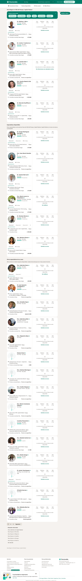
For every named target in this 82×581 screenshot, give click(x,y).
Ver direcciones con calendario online (45, 69)
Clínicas (26, 563)
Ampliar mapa (64, 13)
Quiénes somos (10, 567)
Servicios (26, 567)
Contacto (9, 568)
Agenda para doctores (47, 564)
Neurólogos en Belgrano (13, 534)
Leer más (15, 578)
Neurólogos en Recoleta (13, 531)
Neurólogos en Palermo (13, 540)
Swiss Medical (21, 16)
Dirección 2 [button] (18, 141)
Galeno (34, 16)
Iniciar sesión (60, 2)
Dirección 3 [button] (25, 225)
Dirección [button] (11, 30)
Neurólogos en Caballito (13, 536)
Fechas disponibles (25, 6)
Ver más (49, 16)
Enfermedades (27, 568)
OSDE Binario (12, 16)
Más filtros (47, 6)
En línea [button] (18, 30)
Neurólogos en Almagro (13, 538)
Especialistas (27, 561)
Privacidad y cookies (11, 561)
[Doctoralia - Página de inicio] (14, 1)
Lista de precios (45, 561)
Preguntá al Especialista (29, 564)
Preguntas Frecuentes (29, 570)
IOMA (28, 16)
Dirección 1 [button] (11, 141)
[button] (55, 13)
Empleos (13, 570)
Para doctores (45, 563)
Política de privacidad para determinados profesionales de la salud (14, 564)
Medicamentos (27, 565)
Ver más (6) (10, 542)
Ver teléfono (45, 205)
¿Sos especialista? (69, 2)
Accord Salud (42, 16)
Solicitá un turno (45, 30)
